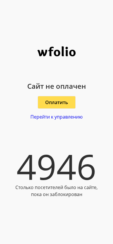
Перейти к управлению (56, 117)
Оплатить (56, 102)
